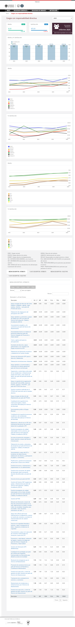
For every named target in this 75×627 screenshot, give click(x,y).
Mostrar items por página (20, 290)
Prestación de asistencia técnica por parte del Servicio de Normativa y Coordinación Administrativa (20, 566)
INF (40, 300)
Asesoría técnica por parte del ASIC (20, 479)
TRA (57, 300)
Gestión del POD (15, 498)
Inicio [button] (8, 10)
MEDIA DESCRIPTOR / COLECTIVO (59, 271)
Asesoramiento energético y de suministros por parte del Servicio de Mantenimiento (20, 326)
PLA (51, 300)
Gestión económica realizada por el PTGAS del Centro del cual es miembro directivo (21, 391)
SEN (45, 300)
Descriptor (14, 300)
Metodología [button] (53, 10)
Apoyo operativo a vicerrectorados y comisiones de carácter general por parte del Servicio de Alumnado (20, 366)
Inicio (7, 13)
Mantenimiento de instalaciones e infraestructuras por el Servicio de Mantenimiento (20, 585)
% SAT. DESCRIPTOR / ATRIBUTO (38, 271)
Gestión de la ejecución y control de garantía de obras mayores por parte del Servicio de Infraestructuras (21, 591)
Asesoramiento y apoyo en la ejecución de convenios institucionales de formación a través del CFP (21, 533)
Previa (56, 600)
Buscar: (50, 293)
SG (34, 300)
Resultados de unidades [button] (39, 10)
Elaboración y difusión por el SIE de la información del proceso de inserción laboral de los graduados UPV (21, 424)
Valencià (37, 2)
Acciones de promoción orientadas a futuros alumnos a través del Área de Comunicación (21, 439)
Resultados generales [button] (20, 10)
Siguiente (65, 600)
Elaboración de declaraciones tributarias (21, 361)
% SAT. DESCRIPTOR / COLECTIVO (17, 276)
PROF (64, 300)
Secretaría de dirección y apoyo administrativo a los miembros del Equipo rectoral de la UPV (20, 346)
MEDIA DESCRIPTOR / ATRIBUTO (17, 271)
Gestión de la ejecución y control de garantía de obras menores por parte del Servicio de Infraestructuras (21, 573)
